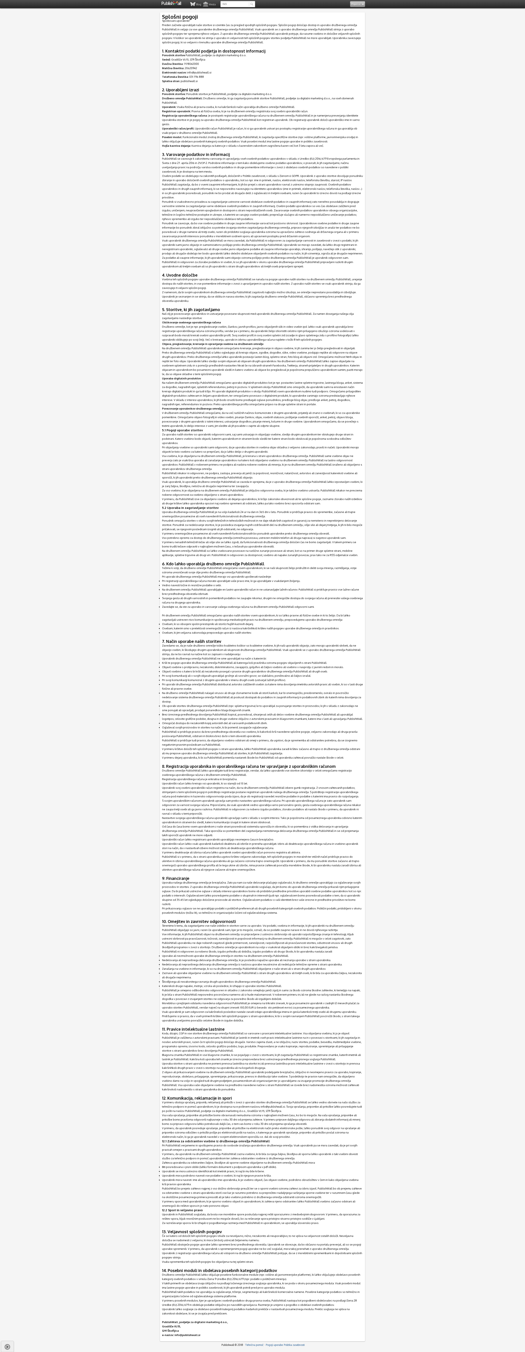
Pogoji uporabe (274, 1344)
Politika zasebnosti (294, 1344)
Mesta (212, 4)
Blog (198, 4)
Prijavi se (356, 3)
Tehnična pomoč (254, 1344)
